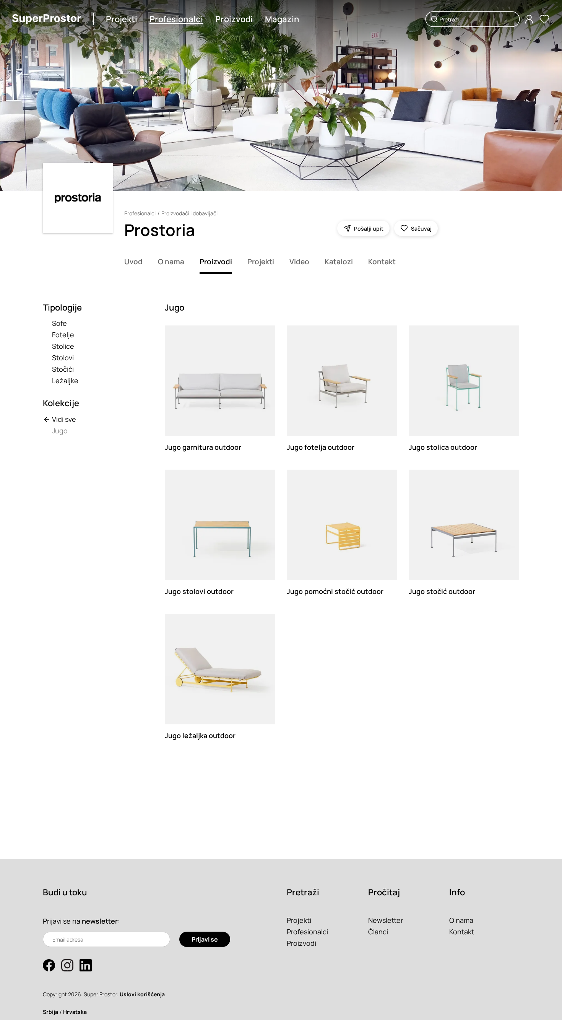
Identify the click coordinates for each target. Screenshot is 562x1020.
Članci (378, 931)
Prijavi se (205, 939)
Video (299, 262)
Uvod (133, 262)
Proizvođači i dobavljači (189, 213)
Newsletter (385, 920)
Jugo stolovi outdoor (199, 591)
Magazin (282, 19)
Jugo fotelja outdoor (320, 447)
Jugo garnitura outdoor (203, 447)
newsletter (100, 921)
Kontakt (382, 262)
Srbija (50, 1011)
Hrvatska (75, 1011)
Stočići (63, 369)
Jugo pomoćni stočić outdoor (335, 591)
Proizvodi (234, 19)
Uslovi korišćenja (142, 994)
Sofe (59, 323)
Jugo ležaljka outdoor (200, 735)
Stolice (63, 346)
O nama (171, 262)
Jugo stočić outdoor (442, 591)
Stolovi (63, 357)
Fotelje (63, 334)
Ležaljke (65, 380)
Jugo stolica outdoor (443, 447)
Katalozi (339, 262)
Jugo (60, 430)
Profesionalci (176, 19)
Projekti (121, 19)
